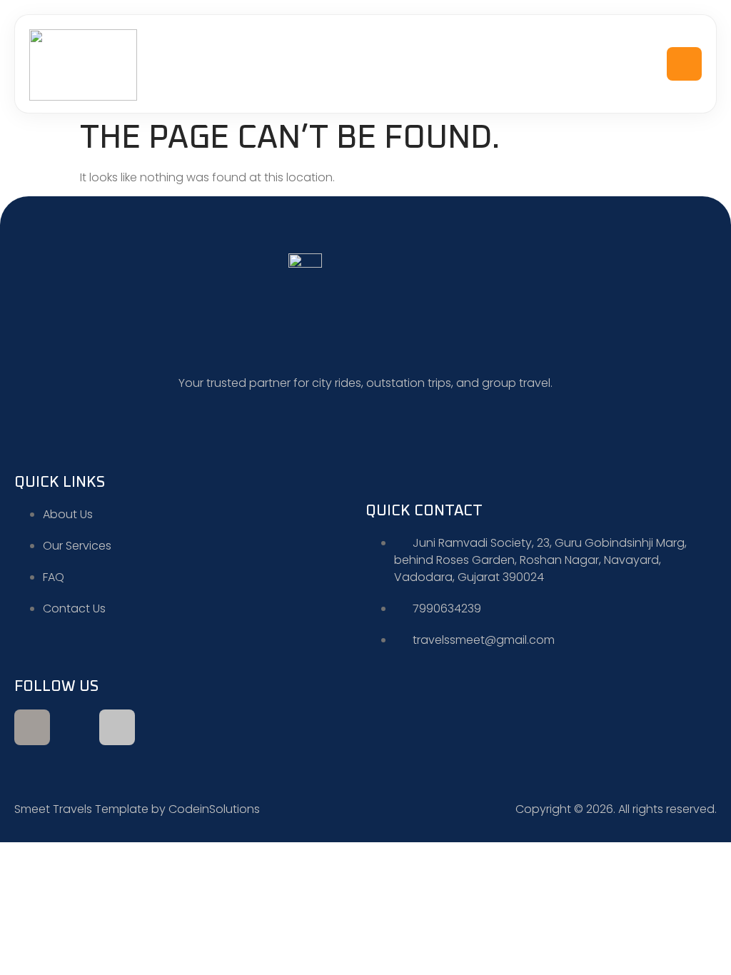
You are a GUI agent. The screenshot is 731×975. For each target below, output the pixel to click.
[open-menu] (684, 64)
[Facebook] (32, 727)
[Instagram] (117, 727)
